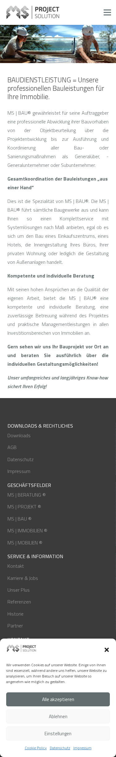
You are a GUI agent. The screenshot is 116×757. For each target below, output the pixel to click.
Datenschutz (60, 748)
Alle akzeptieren (58, 699)
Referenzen (19, 601)
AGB (12, 447)
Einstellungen (58, 733)
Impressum (82, 748)
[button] (107, 650)
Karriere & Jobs (22, 578)
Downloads (19, 435)
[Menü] (107, 12)
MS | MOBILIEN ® (24, 542)
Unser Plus (18, 590)
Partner (15, 625)
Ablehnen (58, 716)
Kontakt (15, 566)
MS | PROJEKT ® (24, 506)
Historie (15, 613)
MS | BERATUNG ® (26, 494)
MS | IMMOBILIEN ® (27, 530)
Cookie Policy (36, 748)
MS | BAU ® (19, 518)
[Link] (33, 12)
